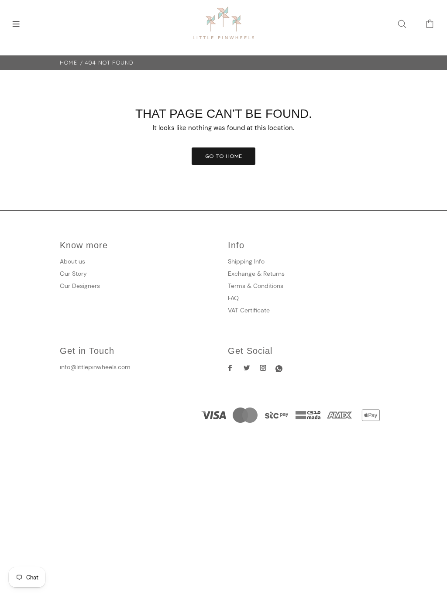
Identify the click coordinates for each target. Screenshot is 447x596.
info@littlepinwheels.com (95, 367)
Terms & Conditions (255, 286)
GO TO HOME (223, 156)
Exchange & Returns (256, 273)
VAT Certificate (249, 310)
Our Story (73, 273)
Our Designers (80, 286)
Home (68, 62)
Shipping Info (246, 261)
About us (72, 261)
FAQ (233, 298)
